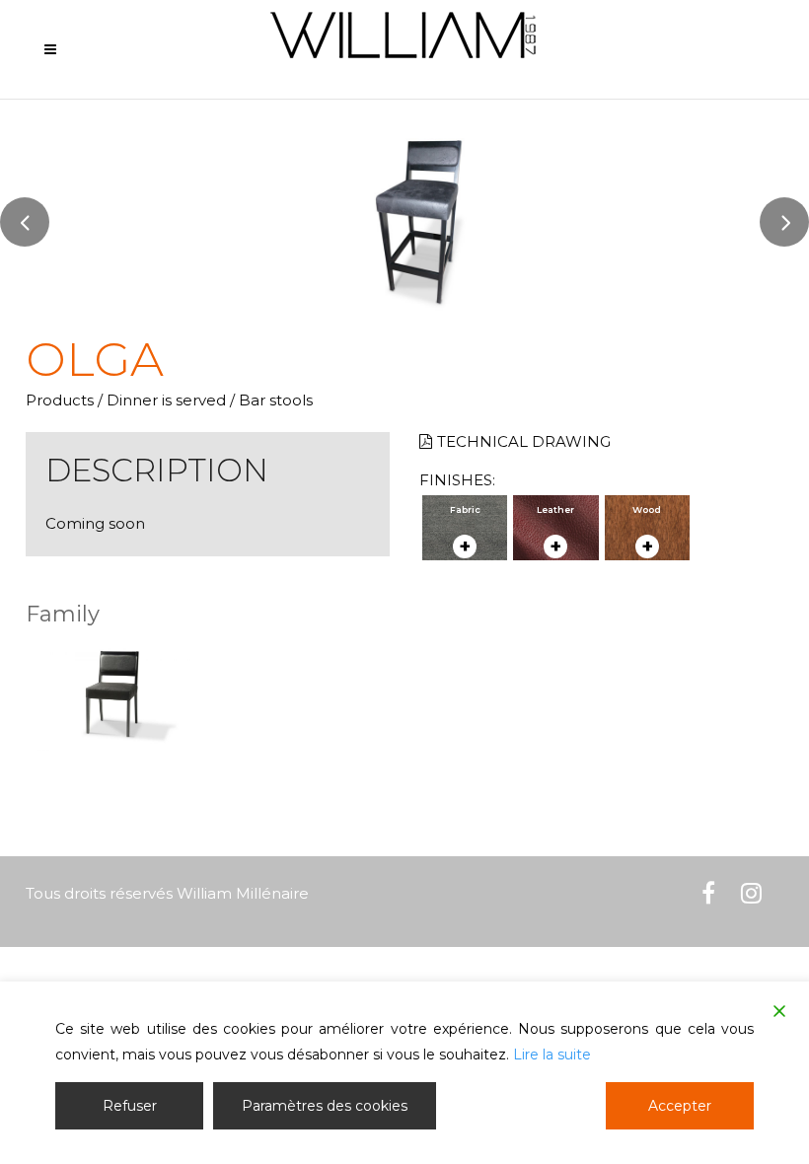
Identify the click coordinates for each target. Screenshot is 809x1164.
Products (60, 400)
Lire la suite (552, 1054)
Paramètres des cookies (324, 1106)
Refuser (130, 1106)
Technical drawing (524, 441)
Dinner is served (166, 400)
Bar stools (276, 400)
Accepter (679, 1106)
